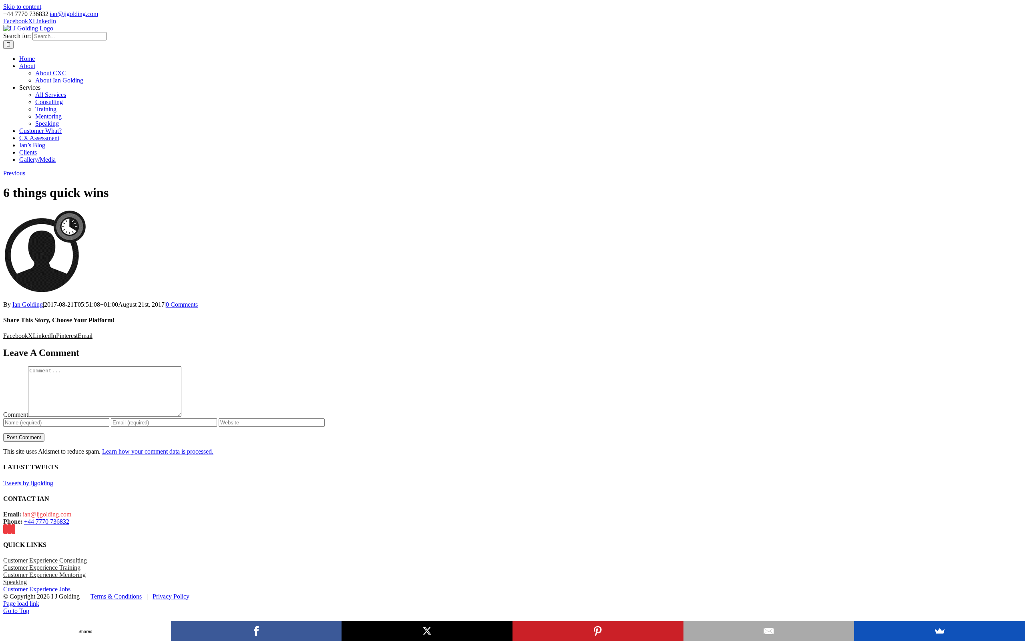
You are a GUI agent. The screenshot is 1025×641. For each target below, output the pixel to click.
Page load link (21, 603)
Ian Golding (27, 304)
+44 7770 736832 (46, 521)
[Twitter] (9, 529)
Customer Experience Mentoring (44, 574)
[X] (427, 631)
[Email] (768, 631)
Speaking (15, 582)
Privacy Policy (171, 596)
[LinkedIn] (13, 529)
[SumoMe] (939, 631)
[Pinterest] (597, 631)
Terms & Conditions (116, 596)
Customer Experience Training (41, 567)
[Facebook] (5, 529)
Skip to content (22, 6)
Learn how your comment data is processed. (157, 451)
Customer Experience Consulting (45, 560)
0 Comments (182, 304)
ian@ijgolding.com (74, 13)
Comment (15, 414)
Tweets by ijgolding (28, 483)
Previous (14, 173)
